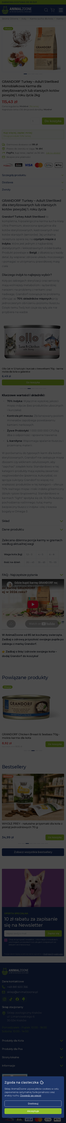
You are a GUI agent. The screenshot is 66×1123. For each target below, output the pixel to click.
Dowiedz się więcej (30, 1095)
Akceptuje (33, 1111)
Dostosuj (33, 1103)
